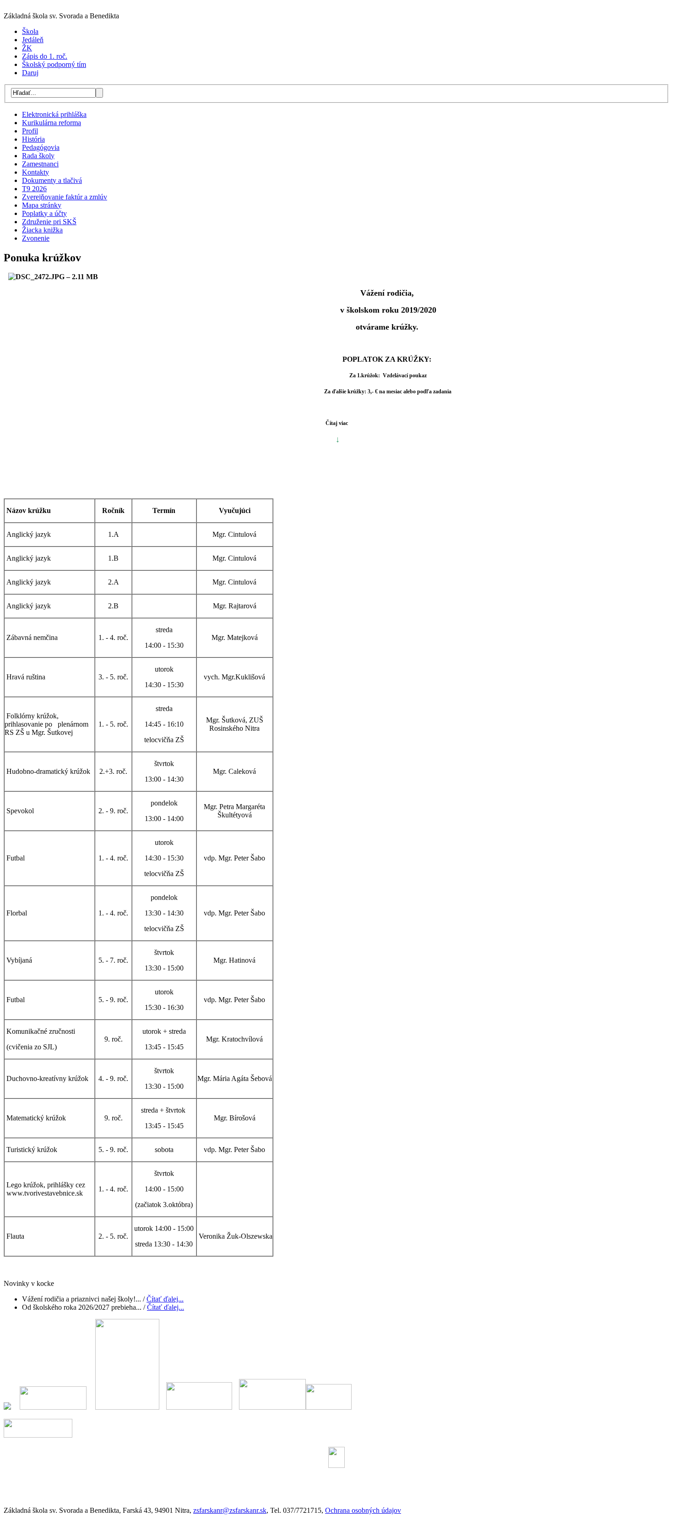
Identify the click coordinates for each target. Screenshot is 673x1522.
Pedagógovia (41, 147)
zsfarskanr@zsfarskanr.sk (229, 1510)
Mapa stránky (41, 205)
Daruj (30, 73)
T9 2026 (34, 189)
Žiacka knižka (42, 230)
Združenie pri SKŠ (49, 222)
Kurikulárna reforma (51, 123)
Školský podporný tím (54, 64)
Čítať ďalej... (165, 1299)
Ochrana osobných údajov (363, 1510)
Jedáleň (32, 40)
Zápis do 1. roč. (44, 56)
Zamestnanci (40, 164)
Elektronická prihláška (54, 114)
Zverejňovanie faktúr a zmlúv (64, 197)
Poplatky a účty (44, 213)
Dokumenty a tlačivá (52, 180)
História (33, 139)
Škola (30, 31)
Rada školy (38, 156)
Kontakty (35, 172)
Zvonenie (35, 238)
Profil (30, 131)
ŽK (27, 48)
